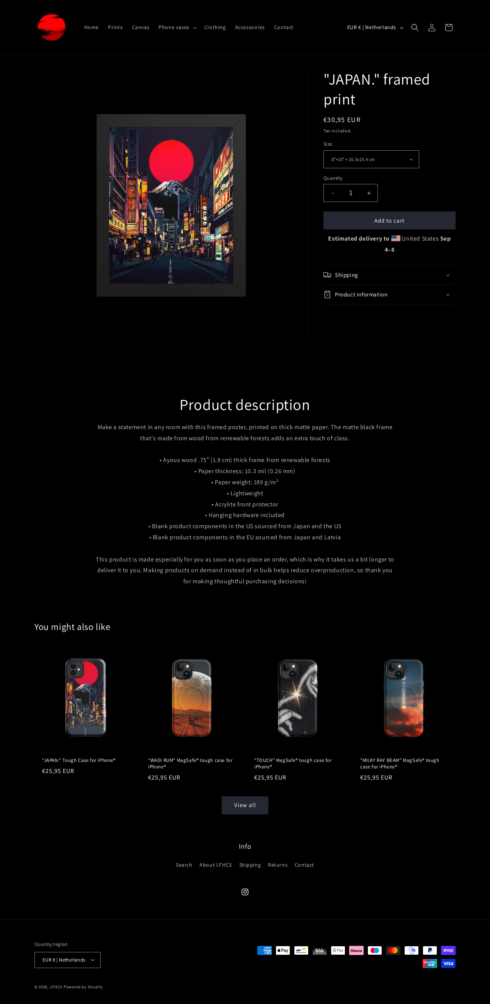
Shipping (250, 864)
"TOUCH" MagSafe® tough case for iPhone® (293, 763)
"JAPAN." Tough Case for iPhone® (79, 760)
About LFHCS (215, 864)
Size (327, 144)
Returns (277, 864)
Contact (304, 864)
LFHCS (56, 986)
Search (184, 864)
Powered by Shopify (83, 986)
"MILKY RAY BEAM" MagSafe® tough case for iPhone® (399, 763)
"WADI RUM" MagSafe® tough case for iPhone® (190, 763)
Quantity (333, 178)
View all (245, 805)
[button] (177, 27)
